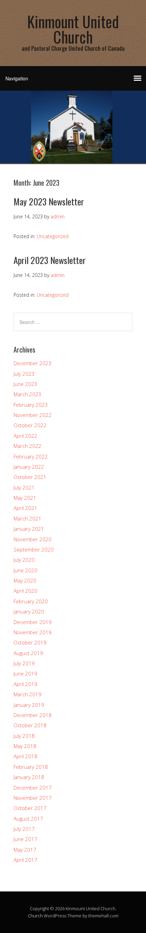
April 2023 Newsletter (50, 260)
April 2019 (25, 684)
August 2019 (28, 653)
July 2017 (24, 828)
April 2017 (25, 859)
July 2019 (24, 663)
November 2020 (33, 539)
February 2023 (31, 404)
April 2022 (25, 435)
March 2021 (27, 518)
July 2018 (24, 735)
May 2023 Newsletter (49, 201)
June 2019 (25, 673)
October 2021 (30, 476)
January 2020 (29, 611)
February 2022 (31, 456)
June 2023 (25, 383)
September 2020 (34, 549)
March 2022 (27, 445)
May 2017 (25, 849)
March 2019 (27, 694)
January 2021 (29, 528)
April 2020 (25, 590)
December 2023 (33, 363)
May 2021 (25, 497)
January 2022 (29, 466)
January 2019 (29, 704)
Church (35, 916)
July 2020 (24, 559)
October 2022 (30, 425)
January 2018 (29, 777)
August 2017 (28, 818)
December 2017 (33, 787)
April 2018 (25, 756)
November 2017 (33, 797)
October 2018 (30, 725)
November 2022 (33, 414)
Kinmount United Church (73, 29)
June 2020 (25, 570)
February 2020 (31, 601)
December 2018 (33, 715)
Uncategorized (53, 236)
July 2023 (24, 373)
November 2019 (33, 632)
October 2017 (30, 808)
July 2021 (24, 487)
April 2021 (25, 507)
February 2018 (31, 766)
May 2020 (25, 580)
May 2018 (25, 746)
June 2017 (25, 839)
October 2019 (30, 642)
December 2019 (33, 622)
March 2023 (27, 394)
